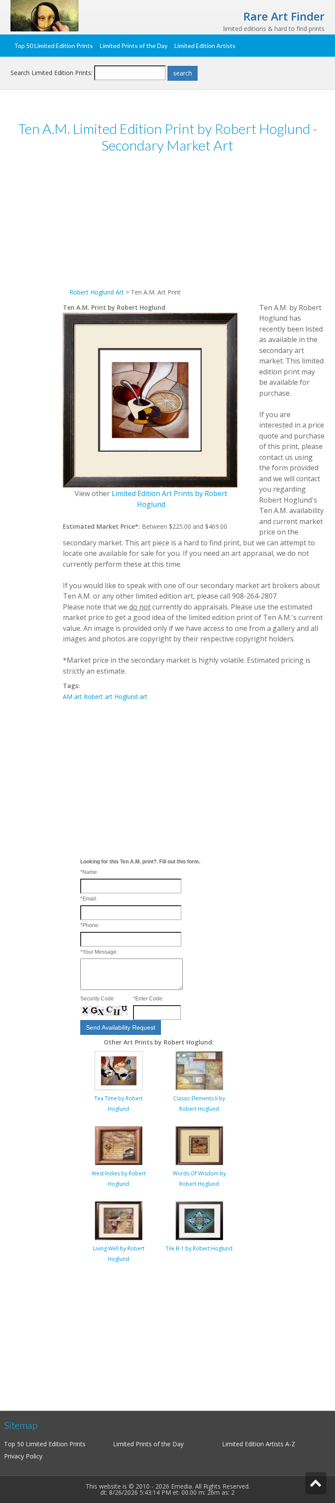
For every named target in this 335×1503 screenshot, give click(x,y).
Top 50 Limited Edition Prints (53, 45)
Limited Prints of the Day (134, 45)
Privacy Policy (23, 1456)
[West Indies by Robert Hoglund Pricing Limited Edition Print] (118, 1144)
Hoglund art (130, 696)
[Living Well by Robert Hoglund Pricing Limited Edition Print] (118, 1219)
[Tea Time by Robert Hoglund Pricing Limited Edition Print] (118, 1069)
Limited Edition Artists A (255, 1444)
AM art (72, 696)
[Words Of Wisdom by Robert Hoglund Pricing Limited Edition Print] (199, 1144)
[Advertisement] (193, 226)
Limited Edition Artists (205, 45)
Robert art (98, 696)
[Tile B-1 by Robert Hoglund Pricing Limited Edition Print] (199, 1219)
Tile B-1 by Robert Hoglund (199, 1248)
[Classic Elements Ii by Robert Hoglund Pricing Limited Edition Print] (199, 1069)
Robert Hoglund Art (96, 292)
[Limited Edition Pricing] (44, 15)
